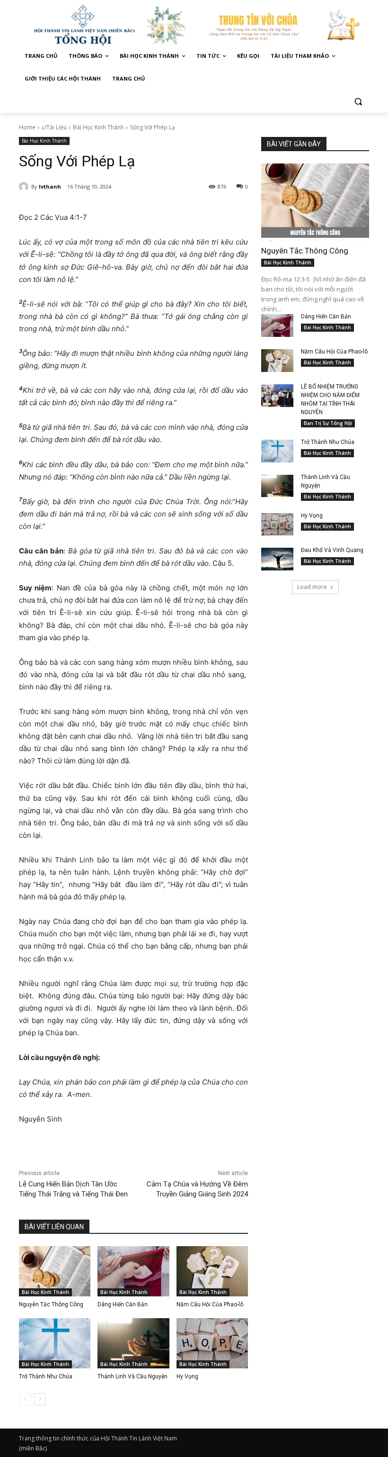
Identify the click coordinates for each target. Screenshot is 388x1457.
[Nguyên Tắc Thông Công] (54, 1271)
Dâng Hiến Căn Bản (122, 1304)
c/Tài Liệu (54, 127)
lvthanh (50, 186)
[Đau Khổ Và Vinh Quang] (277, 559)
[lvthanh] (25, 186)
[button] (358, 101)
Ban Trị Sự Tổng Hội (328, 423)
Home (27, 127)
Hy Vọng (188, 1376)
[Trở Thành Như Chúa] (54, 1343)
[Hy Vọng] (212, 1343)
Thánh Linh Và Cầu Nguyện (132, 1376)
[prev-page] (25, 1399)
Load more (312, 587)
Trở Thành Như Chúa (45, 1376)
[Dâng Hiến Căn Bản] (133, 1271)
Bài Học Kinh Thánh (98, 127)
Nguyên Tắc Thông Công (51, 1304)
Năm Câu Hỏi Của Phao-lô (209, 1304)
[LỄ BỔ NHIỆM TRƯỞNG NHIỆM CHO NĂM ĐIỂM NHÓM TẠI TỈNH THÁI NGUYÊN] (277, 395)
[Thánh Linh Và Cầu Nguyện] (133, 1343)
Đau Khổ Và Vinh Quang (333, 550)
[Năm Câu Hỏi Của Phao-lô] (212, 1271)
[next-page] (40, 1399)
